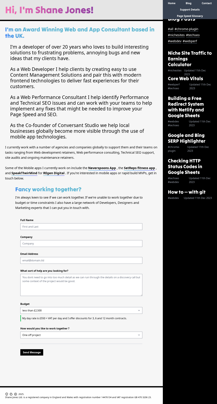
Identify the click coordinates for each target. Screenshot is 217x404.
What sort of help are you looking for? (44, 271)
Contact (207, 3)
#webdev (174, 41)
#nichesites (176, 35)
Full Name (26, 220)
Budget (25, 304)
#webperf (190, 41)
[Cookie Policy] (12, 394)
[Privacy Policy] (7, 394)
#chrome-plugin (186, 29)
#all (170, 29)
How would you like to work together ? (44, 328)
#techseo (193, 35)
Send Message (32, 352)
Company (26, 237)
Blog (188, 3)
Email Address (29, 254)
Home (171, 3)
